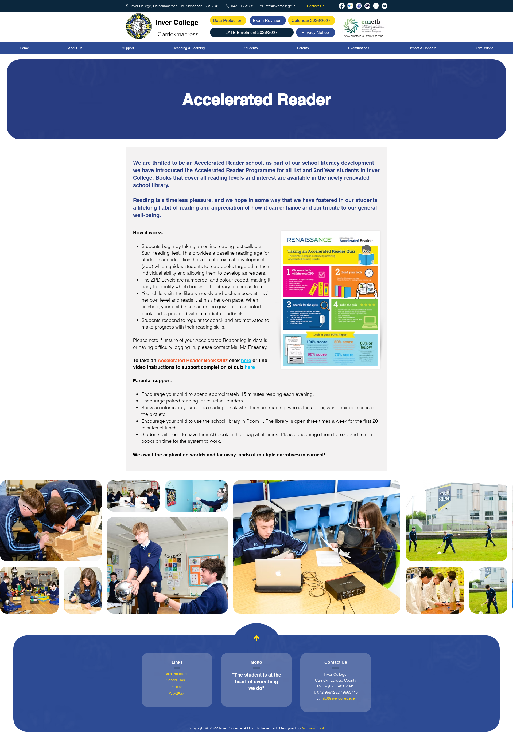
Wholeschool (313, 728)
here (246, 360)
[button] (252, 32)
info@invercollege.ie (338, 698)
